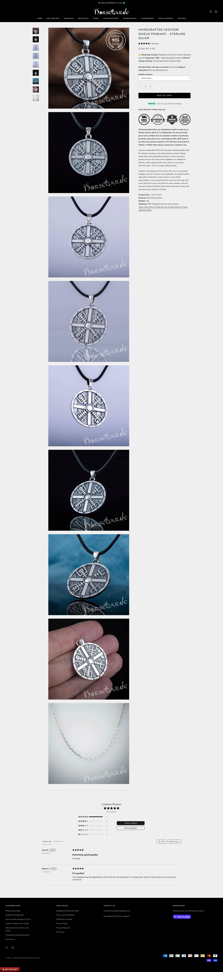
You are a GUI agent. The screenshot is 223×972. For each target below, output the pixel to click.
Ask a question (131, 828)
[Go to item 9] (36, 98)
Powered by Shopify (32, 958)
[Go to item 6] (36, 73)
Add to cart (164, 95)
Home (39, 18)
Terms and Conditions (65, 915)
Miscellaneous (165, 18)
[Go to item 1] (36, 31)
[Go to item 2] (36, 39)
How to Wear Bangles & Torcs (18, 919)
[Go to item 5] (36, 64)
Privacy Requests (63, 928)
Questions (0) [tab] (58, 841)
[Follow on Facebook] (7, 947)
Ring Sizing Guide (13, 911)
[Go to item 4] (36, 56)
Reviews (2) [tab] (47, 841)
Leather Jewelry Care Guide (17, 923)
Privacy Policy (62, 923)
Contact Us (10, 939)
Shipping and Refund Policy (67, 911)
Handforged (147, 18)
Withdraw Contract (64, 919)
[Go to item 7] (36, 81)
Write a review (131, 823)
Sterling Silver (110, 18)
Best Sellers (53, 18)
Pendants (69, 18)
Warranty (60, 932)
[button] (144, 43)
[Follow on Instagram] (13, 947)
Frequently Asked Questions (18, 935)
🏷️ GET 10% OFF (9, 970)
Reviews (182, 18)
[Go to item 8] (36, 89)
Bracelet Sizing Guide (15, 915)
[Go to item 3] (36, 47)
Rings (96, 18)
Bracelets (83, 18)
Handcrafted (130, 18)
